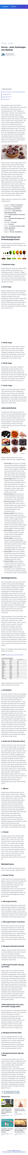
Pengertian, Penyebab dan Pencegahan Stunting (7, 1130)
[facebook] (5, 1092)
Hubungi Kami (8, 1151)
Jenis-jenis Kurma (6, 94)
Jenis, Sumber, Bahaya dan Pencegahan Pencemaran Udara (21, 1130)
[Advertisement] (14, 25)
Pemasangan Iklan (17, 1151)
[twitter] (8, 1092)
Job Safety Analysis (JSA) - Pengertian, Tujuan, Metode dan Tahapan (6, 1111)
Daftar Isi (24, 1151)
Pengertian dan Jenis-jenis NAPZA (14, 654)
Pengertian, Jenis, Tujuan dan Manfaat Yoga (20, 1110)
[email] (18, 1092)
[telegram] (15, 1092)
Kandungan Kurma (7, 96)
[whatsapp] (11, 1092)
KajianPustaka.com (16, 1150)
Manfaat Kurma (6, 99)
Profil (3, 1151)
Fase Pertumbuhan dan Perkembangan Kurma (13, 92)
